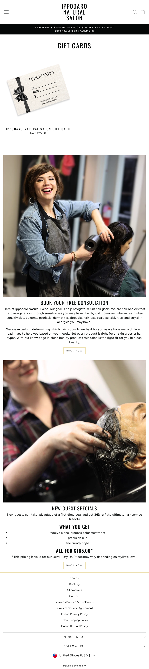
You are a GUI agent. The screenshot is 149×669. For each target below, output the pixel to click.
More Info (73, 637)
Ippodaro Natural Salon (74, 12)
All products (74, 590)
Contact (74, 596)
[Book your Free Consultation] (74, 226)
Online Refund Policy (74, 626)
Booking (74, 584)
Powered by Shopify (74, 665)
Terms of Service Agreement (74, 608)
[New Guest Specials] (74, 431)
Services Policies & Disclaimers (74, 602)
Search (74, 578)
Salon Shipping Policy (74, 620)
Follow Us (73, 646)
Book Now (74, 350)
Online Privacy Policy (74, 614)
